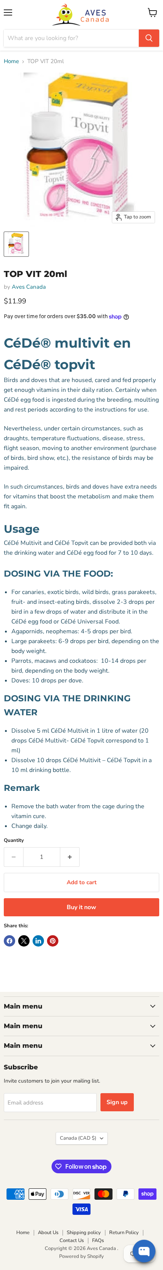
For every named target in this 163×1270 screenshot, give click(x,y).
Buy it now (81, 907)
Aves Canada (29, 287)
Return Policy (124, 1232)
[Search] (149, 38)
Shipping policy (84, 1232)
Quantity (14, 840)
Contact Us (72, 1240)
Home (11, 61)
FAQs (98, 1240)
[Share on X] (24, 941)
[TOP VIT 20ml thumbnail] (16, 244)
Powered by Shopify (81, 1256)
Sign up (117, 1102)
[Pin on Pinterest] (52, 941)
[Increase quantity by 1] (70, 857)
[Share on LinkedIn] (38, 941)
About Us (48, 1232)
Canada (78, 1138)
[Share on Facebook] (9, 941)
